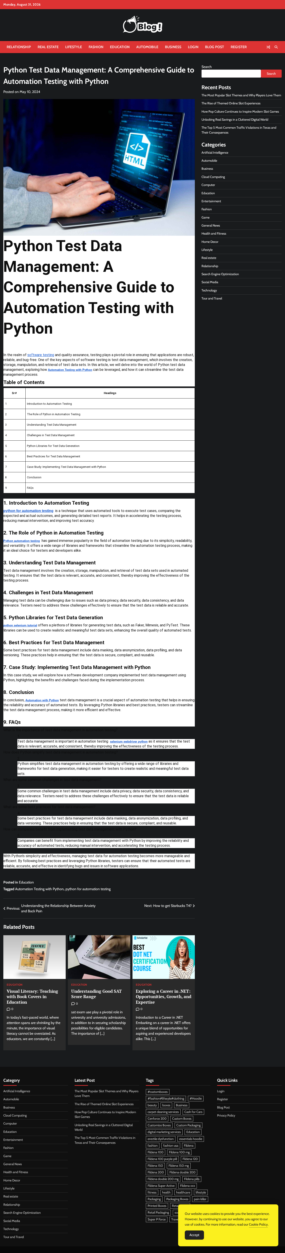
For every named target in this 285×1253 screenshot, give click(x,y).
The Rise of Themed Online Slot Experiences (231, 103)
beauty (152, 1105)
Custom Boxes (181, 1119)
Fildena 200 (156, 1172)
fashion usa (170, 1146)
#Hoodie (196, 1098)
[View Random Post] (268, 47)
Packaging (154, 1199)
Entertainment (211, 201)
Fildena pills (192, 1179)
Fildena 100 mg (179, 1152)
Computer (208, 185)
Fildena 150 (155, 1166)
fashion (153, 1146)
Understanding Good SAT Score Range (96, 993)
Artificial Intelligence (215, 153)
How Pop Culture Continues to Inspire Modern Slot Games (240, 111)
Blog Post (214, 47)
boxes (166, 1105)
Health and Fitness (214, 234)
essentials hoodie (190, 1139)
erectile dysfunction (161, 1139)
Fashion (96, 47)
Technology (209, 290)
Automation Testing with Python (39, 889)
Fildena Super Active (161, 1186)
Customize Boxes (159, 1125)
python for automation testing (88, 889)
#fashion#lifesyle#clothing (166, 1098)
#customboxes (158, 1092)
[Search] (276, 47)
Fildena (188, 1146)
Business (173, 47)
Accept (194, 1235)
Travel (175, 1219)
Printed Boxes (157, 1206)
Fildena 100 (155, 1152)
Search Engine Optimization (220, 274)
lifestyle (201, 1192)
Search (207, 67)
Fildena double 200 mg (163, 1179)
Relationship (19, 47)
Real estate (48, 47)
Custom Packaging (188, 1125)
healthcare (183, 1192)
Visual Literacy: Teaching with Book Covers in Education (32, 996)
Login (193, 47)
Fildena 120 (190, 1159)
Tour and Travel (212, 298)
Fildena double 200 (182, 1172)
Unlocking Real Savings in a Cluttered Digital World (235, 120)
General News (211, 225)
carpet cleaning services (163, 1112)
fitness (152, 1192)
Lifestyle (73, 47)
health (166, 1192)
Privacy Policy (226, 1115)
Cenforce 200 (157, 1119)
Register (239, 47)
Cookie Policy (258, 1224)
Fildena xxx (187, 1186)
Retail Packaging (158, 1212)
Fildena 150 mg (179, 1166)
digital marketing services (164, 1132)
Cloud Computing (213, 177)
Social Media (210, 282)
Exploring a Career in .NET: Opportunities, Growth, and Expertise (163, 996)
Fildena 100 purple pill (162, 1159)
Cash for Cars (193, 1112)
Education (120, 47)
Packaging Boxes (177, 1199)
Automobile (147, 47)
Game (206, 217)
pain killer (200, 1199)
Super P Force (157, 1219)
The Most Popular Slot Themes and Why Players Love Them (241, 95)
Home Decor (210, 242)
